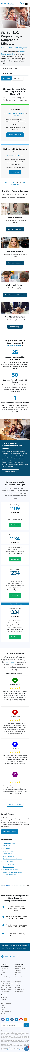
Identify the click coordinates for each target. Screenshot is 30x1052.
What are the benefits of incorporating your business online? (14, 908)
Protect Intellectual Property (14, 295)
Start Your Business (14, 229)
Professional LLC (17, 155)
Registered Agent (6, 987)
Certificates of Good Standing (12, 859)
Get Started (15, 525)
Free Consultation (6, 1011)
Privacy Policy (10, 1049)
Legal (2, 1005)
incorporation (10, 662)
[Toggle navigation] (26, 3)
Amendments (7, 854)
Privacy (3, 1007)
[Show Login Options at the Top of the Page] (22, 3)
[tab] (15, 908)
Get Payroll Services (9, 831)
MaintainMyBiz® (8, 856)
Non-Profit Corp (5, 977)
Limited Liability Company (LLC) (15, 150)
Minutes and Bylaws (6, 989)
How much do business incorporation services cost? (14, 934)
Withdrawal (6, 848)
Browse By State (5, 981)
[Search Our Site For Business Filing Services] (17, 4)
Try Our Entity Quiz (10, 182)
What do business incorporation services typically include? (15, 926)
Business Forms (19, 991)
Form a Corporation (15, 135)
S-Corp (10, 113)
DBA (2, 979)
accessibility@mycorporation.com (17, 948)
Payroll (17, 983)
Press (2, 1009)
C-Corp (5, 113)
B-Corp (15, 113)
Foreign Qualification (9, 843)
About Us (3, 999)
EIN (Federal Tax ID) (9, 864)
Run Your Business (14, 263)
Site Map (3, 1014)
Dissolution (6, 846)
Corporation (15, 109)
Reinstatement (8, 851)
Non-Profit (22, 113)
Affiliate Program (6, 1003)
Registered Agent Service (11, 869)
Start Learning (14, 327)
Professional (15, 115)
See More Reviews (15, 804)
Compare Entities (9, 472)
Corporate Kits (5, 991)
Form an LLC (15, 172)
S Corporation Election (10, 875)
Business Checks (19, 989)
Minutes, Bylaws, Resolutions (12, 872)
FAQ (2, 1001)
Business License (8, 867)
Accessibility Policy (19, 1049)
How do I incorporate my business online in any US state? (15, 917)
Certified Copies (8, 861)
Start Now (6, 78)
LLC (8, 155)
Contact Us (4, 997)
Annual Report (19, 966)
